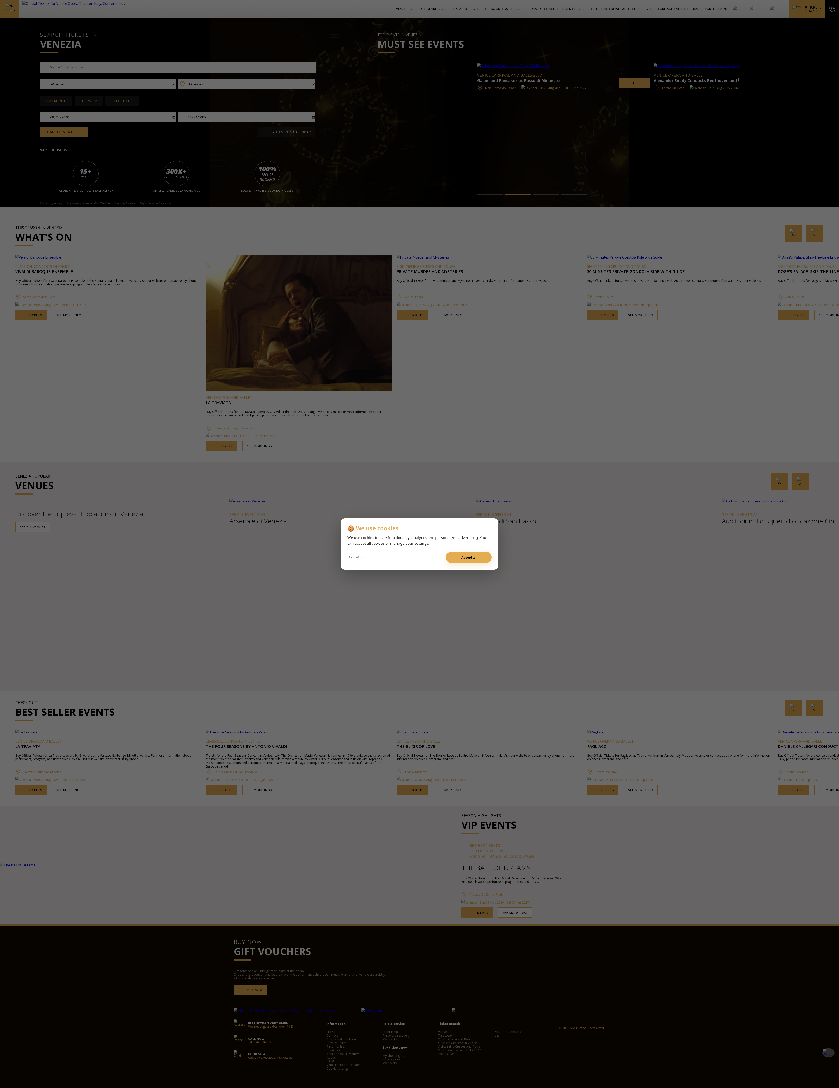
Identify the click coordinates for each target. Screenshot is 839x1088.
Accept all (468, 557)
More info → (355, 557)
